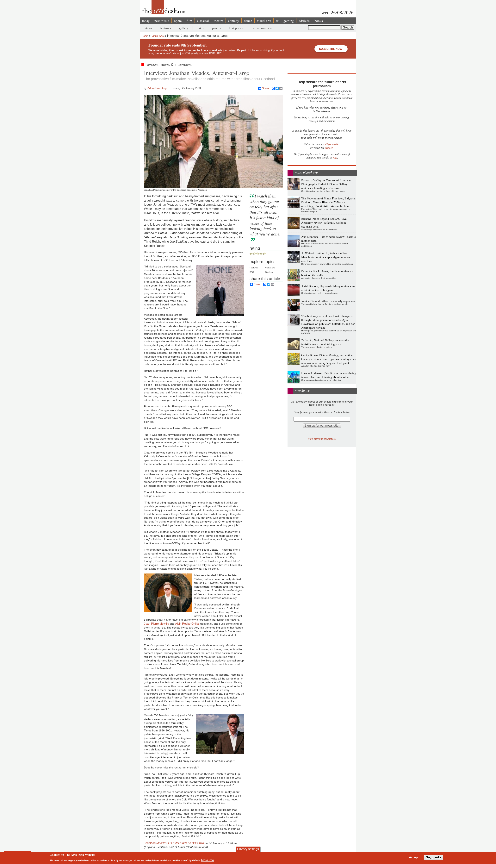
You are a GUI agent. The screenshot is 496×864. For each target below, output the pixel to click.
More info (207, 860)
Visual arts (270, 267)
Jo (145, 843)
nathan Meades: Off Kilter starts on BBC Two (175, 843)
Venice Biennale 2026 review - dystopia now (328, 301)
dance (248, 20)
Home (145, 35)
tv (277, 20)
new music (161, 20)
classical (203, 20)
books (318, 20)
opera (178, 20)
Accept (413, 857)
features (165, 28)
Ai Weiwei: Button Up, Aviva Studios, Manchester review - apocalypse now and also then (326, 257)
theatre (218, 20)
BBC (252, 272)
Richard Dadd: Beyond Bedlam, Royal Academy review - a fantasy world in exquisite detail (324, 222)
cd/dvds (304, 20)
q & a (200, 28)
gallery (184, 28)
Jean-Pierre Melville (156, 623)
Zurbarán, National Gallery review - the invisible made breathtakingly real (325, 342)
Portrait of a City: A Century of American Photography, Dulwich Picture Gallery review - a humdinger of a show (326, 184)
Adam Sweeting (157, 88)
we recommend (262, 28)
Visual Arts (158, 35)
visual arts (264, 20)
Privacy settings (248, 849)
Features (254, 267)
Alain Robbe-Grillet (187, 623)
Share (265, 88)
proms (216, 28)
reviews (147, 28)
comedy (233, 20)
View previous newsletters (322, 439)
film (189, 20)
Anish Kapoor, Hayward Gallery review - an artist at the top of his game (328, 288)
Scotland (269, 272)
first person (236, 28)
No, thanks (434, 857)
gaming (288, 20)
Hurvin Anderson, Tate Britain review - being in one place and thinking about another (328, 375)
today (146, 20)
